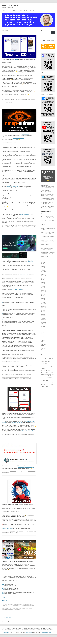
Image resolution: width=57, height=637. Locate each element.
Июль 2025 (43, 278)
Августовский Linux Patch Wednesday (47, 194)
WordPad (18, 609)
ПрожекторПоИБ (48, 384)
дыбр (47, 386)
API (31, 99)
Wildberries (10, 102)
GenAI (15, 375)
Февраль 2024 (43, 300)
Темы (9, 10)
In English (32, 10)
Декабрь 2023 (43, 303)
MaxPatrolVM (31, 434)
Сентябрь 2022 (43, 323)
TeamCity (14, 608)
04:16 (3, 588)
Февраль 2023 (43, 316)
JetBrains (14, 605)
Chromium (13, 604)
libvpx (17, 605)
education (31, 604)
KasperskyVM (23, 375)
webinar (19, 379)
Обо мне (25, 10)
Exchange (3, 605)
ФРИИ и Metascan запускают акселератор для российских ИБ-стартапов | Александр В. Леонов (47, 248)
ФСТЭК (42, 350)
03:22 (3, 586)
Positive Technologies (44, 335)
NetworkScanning (11, 377)
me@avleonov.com (28, 632)
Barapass (42, 331)
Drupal (10, 226)
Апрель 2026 (43, 266)
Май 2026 (42, 265)
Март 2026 (43, 267)
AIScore (29, 225)
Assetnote (9, 604)
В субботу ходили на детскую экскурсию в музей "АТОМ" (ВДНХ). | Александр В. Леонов (47, 233)
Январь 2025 (43, 286)
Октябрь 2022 (43, 322)
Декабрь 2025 (43, 271)
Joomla (26, 226)
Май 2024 (42, 296)
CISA (47, 358)
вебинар (19, 262)
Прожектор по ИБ (44, 347)
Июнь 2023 (43, 311)
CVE (41, 359)
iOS (23, 100)
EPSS (12, 226)
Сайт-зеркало (43, 348)
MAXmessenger (26, 100)
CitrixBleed (19, 604)
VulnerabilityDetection (18, 378)
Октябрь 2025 (43, 274)
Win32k (15, 609)
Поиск (42, 30)
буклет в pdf (20, 289)
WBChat (6, 102)
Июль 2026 (43, 262)
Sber (25, 377)
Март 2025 (43, 283)
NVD (12, 606)
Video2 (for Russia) (6, 598)
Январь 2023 (43, 318)
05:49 (3, 589)
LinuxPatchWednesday (24, 605)
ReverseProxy (9, 227)
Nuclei (32, 226)
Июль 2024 (43, 294)
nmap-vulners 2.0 (25, 134)
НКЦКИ (42, 345)
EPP (13, 375)
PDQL (35, 471)
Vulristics (20, 602)
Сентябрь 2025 (43, 275)
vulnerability (16, 532)
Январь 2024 (43, 302)
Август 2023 (43, 308)
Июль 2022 (43, 326)
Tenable (46, 375)
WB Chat (16, 59)
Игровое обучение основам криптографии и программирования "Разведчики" (47, 236)
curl (21, 604)
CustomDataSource (26, 604)
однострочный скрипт (24, 214)
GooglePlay (18, 100)
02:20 (3, 585)
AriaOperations (4, 604)
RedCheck (45, 374)
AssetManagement (5, 375)
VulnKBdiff (43, 340)
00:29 (3, 582)
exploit (15, 226)
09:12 (3, 590)
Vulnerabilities (12, 378)
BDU (45, 358)
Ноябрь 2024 (43, 288)
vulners (13, 227)
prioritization (4, 227)
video (20, 608)
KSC (27, 375)
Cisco (52, 358)
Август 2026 (43, 261)
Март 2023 (43, 315)
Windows (23, 379)
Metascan (42, 333)
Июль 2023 (43, 310)
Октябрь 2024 (43, 290)
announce (28, 374)
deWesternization (13, 100)
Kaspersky (20, 374)
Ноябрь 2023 (43, 304)
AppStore (33, 99)
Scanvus (42, 337)
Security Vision (43, 339)
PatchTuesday (17, 606)
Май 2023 (42, 312)
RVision (48, 374)
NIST (10, 606)
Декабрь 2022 (43, 319)
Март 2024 (43, 299)
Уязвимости (21, 531)
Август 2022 (43, 324)
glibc (6, 605)
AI (25, 374)
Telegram (43, 375)
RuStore (3, 102)
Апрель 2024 (43, 298)
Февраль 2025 (43, 285)
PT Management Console (17, 422)
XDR (25, 379)
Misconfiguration (5, 377)
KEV (27, 226)
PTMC (10, 435)
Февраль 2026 (43, 269)
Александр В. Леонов (10, 5)
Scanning (27, 377)
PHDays (49, 370)
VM (9, 378)
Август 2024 (43, 292)
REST (23, 377)
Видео (21, 10)
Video (4, 597)
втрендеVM (43, 386)
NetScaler (7, 606)
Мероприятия (14, 10)
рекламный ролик (24, 274)
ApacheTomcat (32, 225)
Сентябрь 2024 (43, 291)
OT (14, 377)
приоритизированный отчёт (18, 138)
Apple (43, 358)
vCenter (17, 608)
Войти (42, 36)
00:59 (3, 584)
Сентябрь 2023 (43, 307)
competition (8, 100)
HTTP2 (11, 605)
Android (29, 99)
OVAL (14, 606)
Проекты (3, 10)
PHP (34, 226)
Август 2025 (43, 277)
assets (10, 375)
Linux (29, 375)
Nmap (30, 226)
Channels (3, 100)
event (46, 361)
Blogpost (5, 600)
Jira (23, 226)
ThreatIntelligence (5, 378)
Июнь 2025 (43, 279)
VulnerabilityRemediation (6, 379)
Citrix (16, 604)
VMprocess (23, 608)
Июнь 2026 (43, 263)
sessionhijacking (5, 608)
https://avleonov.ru (5, 632)
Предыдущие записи (6, 617)
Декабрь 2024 (43, 287)
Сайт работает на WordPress (7, 621)
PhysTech (21, 606)
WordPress (16, 227)
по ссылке (4, 68)
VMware (26, 608)
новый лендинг (14, 289)
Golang (9, 605)
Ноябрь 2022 (43, 320)
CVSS (8, 226)
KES (26, 375)
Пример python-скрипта (8, 528)
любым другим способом (46, 632)
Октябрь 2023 (43, 306)
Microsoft (3, 606)
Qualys (42, 374)
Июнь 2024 (43, 295)
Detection (46, 359)
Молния (16, 96)
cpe (6, 226)
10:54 (3, 593)
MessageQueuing (31, 605)
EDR (12, 375)
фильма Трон (4, 276)
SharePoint (51, 374)
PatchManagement (19, 377)
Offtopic (33, 100)
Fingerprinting (18, 226)
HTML (21, 100)
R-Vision (42, 336)
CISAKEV (49, 358)
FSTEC (49, 361)
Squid (11, 608)
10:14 (3, 592)
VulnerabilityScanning (14, 379)
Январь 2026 (43, 270)
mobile (31, 100)
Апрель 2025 (43, 282)
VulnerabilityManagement (27, 378)
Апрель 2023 (43, 314)
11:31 (3, 594)
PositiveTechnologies (5, 435)
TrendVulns (11, 532)
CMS (4, 226)
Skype (9, 608)
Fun (51, 361)
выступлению (5, 505)
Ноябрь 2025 (43, 273)
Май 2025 (42, 281)
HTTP (22, 226)
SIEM (30, 377)
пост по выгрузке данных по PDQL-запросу (26, 467)
